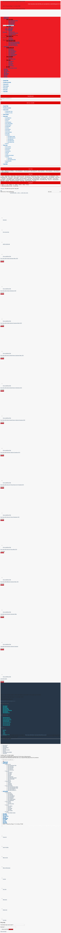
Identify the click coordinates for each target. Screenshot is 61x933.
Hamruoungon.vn (3, 735)
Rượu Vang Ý (11, 27)
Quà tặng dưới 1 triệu (8, 111)
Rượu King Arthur (12, 59)
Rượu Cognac (6, 86)
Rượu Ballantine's (8, 117)
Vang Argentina (12, 32)
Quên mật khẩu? (3, 931)
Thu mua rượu (6, 71)
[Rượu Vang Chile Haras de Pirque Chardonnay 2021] (7, 502)
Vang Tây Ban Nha (12, 34)
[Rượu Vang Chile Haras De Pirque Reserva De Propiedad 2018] (7, 470)
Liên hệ (5, 75)
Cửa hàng (6, 77)
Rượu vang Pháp (6, 709)
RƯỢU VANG (6, 18)
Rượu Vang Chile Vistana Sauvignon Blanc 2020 (9, 258)
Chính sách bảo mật (6, 717)
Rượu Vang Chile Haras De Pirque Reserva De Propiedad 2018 (12, 484)
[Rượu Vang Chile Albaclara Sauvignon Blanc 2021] (7, 567)
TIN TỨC (5, 72)
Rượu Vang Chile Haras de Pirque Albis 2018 (8, 549)
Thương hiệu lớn (10, 47)
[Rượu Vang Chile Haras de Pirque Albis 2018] (7, 535)
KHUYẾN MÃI (6, 73)
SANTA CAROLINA (6, 244)
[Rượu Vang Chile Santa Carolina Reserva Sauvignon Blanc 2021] (7, 341)
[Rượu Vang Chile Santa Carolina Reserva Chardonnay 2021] (7, 373)
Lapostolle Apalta (3, 678)
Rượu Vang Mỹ (5, 708)
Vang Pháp (11, 28)
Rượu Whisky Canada (11, 136)
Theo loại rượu (9, 19)
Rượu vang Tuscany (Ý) (13, 45)
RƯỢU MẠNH (6, 46)
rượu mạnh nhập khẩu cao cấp (40, 735)
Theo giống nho (9, 36)
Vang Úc (10, 35)
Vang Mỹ (10, 30)
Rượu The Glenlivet (12, 51)
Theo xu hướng (9, 56)
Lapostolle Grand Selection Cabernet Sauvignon (9, 646)
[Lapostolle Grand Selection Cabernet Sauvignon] (7, 632)
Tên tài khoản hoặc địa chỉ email (6, 924)
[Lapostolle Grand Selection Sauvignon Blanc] (7, 599)
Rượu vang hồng (12, 22)
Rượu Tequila (11, 65)
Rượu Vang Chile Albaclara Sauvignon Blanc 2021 (9, 581)
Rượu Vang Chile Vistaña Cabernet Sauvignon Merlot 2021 (11, 323)
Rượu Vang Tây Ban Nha (7, 710)
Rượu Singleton (12, 53)
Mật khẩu (2, 927)
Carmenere (11, 38)
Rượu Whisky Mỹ (10, 139)
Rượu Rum (11, 64)
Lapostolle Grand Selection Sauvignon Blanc (8, 614)
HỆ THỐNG (6, 74)
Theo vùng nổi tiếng (10, 41)
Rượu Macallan (11, 50)
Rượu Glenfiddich (12, 52)
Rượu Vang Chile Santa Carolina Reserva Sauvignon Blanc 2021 (12, 355)
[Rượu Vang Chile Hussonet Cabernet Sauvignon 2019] (7, 438)
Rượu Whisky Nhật (11, 140)
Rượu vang (5, 89)
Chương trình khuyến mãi (7, 719)
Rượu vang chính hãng (29, 735)
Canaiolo (10, 37)
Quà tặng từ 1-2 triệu (8, 112)
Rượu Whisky (11, 61)
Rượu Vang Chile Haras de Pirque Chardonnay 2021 (9, 517)
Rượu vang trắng (12, 25)
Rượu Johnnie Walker (13, 54)
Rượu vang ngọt (12, 21)
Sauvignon (5, 220)
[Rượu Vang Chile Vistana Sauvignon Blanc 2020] (7, 207)
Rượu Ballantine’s (12, 55)
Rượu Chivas (11, 48)
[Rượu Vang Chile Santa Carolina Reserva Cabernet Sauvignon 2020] (7, 405)
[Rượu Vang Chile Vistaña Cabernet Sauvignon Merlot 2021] (7, 308)
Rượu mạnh (5, 87)
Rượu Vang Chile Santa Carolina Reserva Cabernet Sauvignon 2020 (12, 420)
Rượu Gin (10, 62)
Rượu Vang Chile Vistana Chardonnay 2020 (8, 290)
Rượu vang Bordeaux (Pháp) (14, 42)
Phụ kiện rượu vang (7, 82)
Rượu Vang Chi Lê (6, 712)
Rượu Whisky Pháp (11, 142)
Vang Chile (11, 29)
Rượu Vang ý (5, 705)
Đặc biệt (8, 66)
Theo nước (8, 26)
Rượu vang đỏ (11, 24)
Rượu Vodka (11, 63)
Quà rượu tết (5, 84)
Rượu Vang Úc (5, 711)
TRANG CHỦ (6, 17)
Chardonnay (11, 39)
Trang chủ (2, 188)
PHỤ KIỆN (6, 69)
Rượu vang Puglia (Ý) (13, 44)
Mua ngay (2, 261)
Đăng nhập (11, 929)
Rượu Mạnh (5, 707)
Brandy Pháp (5, 80)
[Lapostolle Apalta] (7, 664)
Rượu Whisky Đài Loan (11, 137)
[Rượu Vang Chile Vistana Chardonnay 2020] (7, 276)
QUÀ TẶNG (6, 70)
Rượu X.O (10, 57)
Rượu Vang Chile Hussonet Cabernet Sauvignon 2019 (10, 452)
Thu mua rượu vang (6, 720)
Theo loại (8, 60)
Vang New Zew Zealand (13, 33)
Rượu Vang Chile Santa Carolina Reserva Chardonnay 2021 (11, 387)
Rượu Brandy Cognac (13, 68)
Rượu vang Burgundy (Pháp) (14, 43)
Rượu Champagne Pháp (13, 20)
